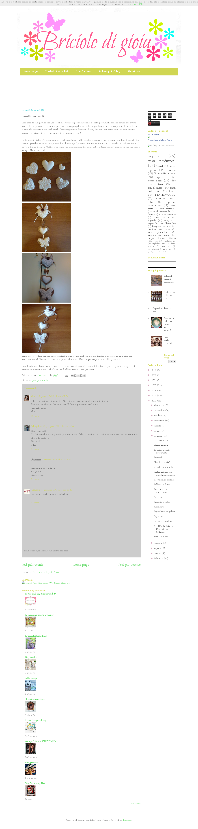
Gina (33, 396)
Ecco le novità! (161, 537)
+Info (133, 4)
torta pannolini (158, 232)
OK (141, 4)
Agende (152, 220)
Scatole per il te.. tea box (169, 295)
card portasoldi (161, 211)
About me (134, 71)
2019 (154, 370)
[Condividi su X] (78, 375)
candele (152, 235)
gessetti (161, 177)
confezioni (155, 241)
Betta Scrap (31, 678)
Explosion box (170, 241)
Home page (31, 71)
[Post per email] (66, 375)
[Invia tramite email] (72, 375)
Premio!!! (158, 457)
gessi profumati (40, 380)
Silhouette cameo (165, 173)
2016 (154, 380)
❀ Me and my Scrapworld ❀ (40, 594)
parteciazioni (153, 249)
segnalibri (153, 223)
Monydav (36, 426)
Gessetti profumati (163, 467)
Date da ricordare (163, 521)
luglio (157, 431)
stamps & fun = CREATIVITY (40, 741)
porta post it (162, 217)
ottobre (158, 415)
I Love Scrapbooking (35, 720)
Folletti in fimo (162, 484)
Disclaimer (83, 71)
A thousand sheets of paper (39, 615)
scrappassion (31, 762)
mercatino (166, 246)
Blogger (127, 820)
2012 (154, 401)
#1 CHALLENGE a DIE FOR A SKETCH (163, 529)
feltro (150, 214)
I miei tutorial (56, 71)
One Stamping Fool (35, 783)
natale (172, 170)
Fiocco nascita (161, 445)
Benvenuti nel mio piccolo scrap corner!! (169, 324)
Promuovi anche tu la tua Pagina (160, 140)
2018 (154, 375)
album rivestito (167, 214)
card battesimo (168, 209)
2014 (154, 390)
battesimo (171, 238)
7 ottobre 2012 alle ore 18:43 (56, 460)
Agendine (159, 507)
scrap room (167, 249)
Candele (158, 497)
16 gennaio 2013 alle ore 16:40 (56, 490)
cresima (166, 235)
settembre (159, 420)
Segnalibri (159, 516)
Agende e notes (162, 502)
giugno (158, 436)
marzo (158, 553)
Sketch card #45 (162, 462)
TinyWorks (30, 657)
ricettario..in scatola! (164, 480)
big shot (156, 156)
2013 (154, 395)
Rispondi (35, 416)
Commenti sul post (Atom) (47, 572)
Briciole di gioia (153, 134)
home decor (155, 180)
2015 (154, 385)
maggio (158, 543)
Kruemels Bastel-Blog (36, 636)
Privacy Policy (109, 71)
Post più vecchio (129, 565)
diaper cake (154, 238)
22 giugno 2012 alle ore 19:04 (58, 426)
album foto (170, 223)
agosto (158, 426)
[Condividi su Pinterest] (84, 375)
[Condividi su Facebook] (81, 375)
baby (166, 220)
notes (167, 229)
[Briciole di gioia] (149, 137)
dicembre (159, 405)
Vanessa (35, 490)
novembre (159, 410)
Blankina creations (34, 699)
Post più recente (32, 565)
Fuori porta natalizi (168, 340)
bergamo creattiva (161, 226)
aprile (157, 548)
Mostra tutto (136, 803)
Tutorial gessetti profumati (169, 279)
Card (159, 166)
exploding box (158, 244)
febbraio (159, 558)
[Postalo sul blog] (75, 375)
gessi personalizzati (156, 252)
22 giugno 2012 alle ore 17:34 (52, 396)
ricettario (152, 229)
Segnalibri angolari (164, 511)
